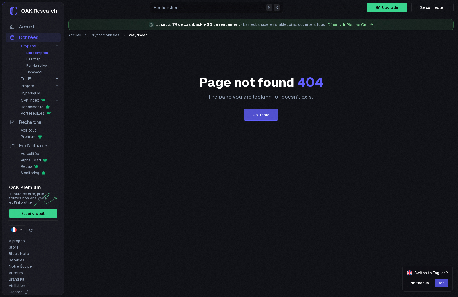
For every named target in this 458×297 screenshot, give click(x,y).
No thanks (419, 283)
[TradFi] (57, 78)
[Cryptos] (57, 45)
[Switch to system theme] (31, 230)
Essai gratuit (33, 213)
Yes (441, 283)
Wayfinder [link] (138, 35)
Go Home (261, 115)
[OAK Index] (57, 100)
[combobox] (17, 229)
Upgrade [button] (390, 7)
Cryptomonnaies (105, 35)
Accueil (74, 35)
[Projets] (57, 85)
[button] (216, 7)
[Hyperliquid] (57, 93)
